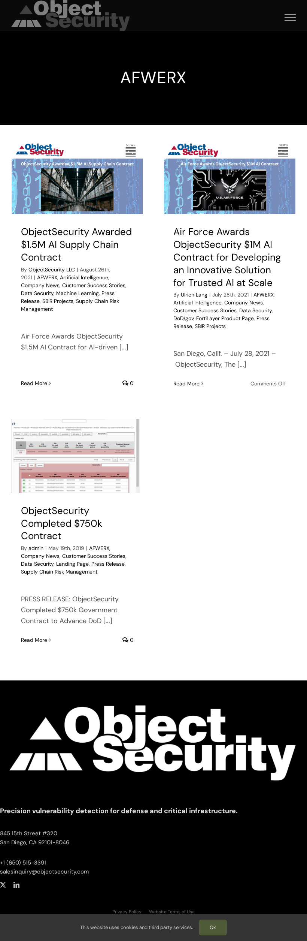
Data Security (37, 293)
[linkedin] (16, 885)
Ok (213, 927)
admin (35, 548)
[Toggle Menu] (290, 17)
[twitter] (3, 885)
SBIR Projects (57, 301)
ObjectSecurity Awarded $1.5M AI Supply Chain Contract (76, 244)
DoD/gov (183, 318)
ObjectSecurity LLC (51, 269)
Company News (40, 285)
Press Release (108, 563)
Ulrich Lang (194, 294)
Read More (34, 383)
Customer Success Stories (93, 285)
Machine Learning (77, 293)
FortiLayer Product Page (225, 318)
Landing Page (72, 563)
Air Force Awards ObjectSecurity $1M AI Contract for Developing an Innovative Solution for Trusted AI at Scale (227, 257)
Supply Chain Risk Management (59, 571)
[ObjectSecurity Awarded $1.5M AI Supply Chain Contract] (77, 177)
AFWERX (47, 277)
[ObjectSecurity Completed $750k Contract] (77, 456)
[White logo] (153, 693)
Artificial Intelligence (84, 277)
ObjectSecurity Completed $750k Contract (61, 523)
